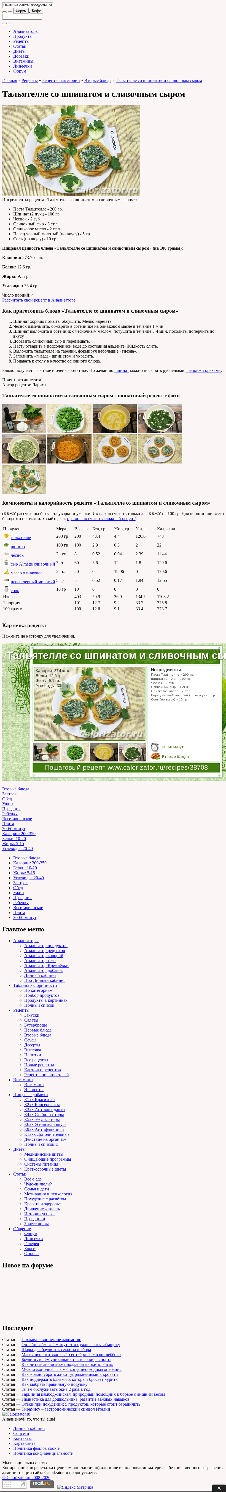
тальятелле (21, 537)
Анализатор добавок (43, 970)
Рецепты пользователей (46, 1074)
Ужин (7, 803)
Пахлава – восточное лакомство (51, 1339)
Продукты (23, 36)
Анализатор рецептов (44, 950)
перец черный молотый (33, 581)
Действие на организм (45, 1139)
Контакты (22, 1438)
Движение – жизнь (42, 1208)
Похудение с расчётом (45, 1199)
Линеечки (22, 66)
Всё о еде (33, 1179)
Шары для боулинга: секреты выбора (56, 1349)
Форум (20, 11)
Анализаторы (26, 31)
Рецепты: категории (61, 80)
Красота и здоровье (42, 1203)
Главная (9, 80)
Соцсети (21, 1433)
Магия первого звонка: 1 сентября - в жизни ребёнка (71, 1354)
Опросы (31, 1253)
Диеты (19, 51)
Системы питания (41, 1164)
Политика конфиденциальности (43, 1453)
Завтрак (9, 794)
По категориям (38, 990)
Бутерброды (35, 1025)
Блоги (30, 1248)
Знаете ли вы (36, 1223)
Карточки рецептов (42, 1069)
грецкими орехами (203, 370)
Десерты (32, 1045)
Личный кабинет (40, 975)
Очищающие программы (47, 1159)
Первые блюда (38, 1030)
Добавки (21, 56)
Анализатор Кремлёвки (46, 965)
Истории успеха (39, 1213)
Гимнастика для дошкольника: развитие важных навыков (75, 1399)
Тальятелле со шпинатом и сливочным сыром (159, 80)
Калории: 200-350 (19, 833)
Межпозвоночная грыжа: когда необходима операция (71, 1369)
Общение (22, 1228)
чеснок (17, 555)
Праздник (11, 808)
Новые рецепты (39, 1064)
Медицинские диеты (43, 1154)
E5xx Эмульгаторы (42, 1119)
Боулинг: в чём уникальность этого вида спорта (66, 1359)
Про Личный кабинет (44, 980)
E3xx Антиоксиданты (44, 1109)
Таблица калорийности (35, 985)
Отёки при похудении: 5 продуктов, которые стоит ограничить (80, 1404)
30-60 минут (13, 828)
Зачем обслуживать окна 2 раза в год (55, 1389)
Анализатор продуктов (46, 945)
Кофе (36, 11)
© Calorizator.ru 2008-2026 (26, 1477)
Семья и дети (36, 1189)
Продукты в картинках (46, 1000)
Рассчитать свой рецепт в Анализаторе (39, 300)
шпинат (121, 370)
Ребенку (10, 813)
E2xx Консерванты (42, 1104)
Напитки (32, 1055)
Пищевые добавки (30, 1094)
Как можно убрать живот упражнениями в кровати (69, 1374)
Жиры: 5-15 (13, 843)
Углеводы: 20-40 (17, 848)
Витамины (23, 61)
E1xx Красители (39, 1099)
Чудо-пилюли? (38, 1184)
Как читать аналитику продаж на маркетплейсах (67, 1364)
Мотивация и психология (48, 1194)
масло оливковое (26, 573)
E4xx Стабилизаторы (44, 1114)
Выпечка (32, 1050)
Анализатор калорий (43, 955)
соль (15, 590)
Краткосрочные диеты (45, 1169)
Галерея (31, 1243)
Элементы (34, 1089)
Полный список (39, 1005)
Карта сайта (24, 1443)
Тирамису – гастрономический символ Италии (65, 1409)
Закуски (31, 1015)
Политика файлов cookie (36, 1448)
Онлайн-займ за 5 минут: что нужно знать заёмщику (70, 1344)
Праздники (34, 1218)
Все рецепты (36, 1059)
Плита (8, 823)
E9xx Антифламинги (44, 1129)
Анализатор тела (40, 960)
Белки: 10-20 (14, 838)
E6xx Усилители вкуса (45, 1124)
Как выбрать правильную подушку (54, 1384)
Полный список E (41, 1144)
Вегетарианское (17, 818)
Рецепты (21, 41)
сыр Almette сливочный (33, 564)
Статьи (19, 46)
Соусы (30, 1040)
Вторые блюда (97, 80)
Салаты (31, 1020)
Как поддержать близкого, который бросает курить (69, 1379)
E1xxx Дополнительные (46, 1134)
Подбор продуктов (42, 995)
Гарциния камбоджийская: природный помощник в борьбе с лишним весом (93, 1394)
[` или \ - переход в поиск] (4, 12)
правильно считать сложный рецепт (101, 518)
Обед (7, 798)
